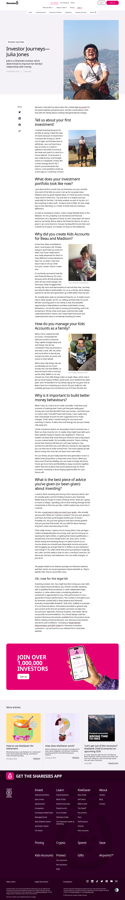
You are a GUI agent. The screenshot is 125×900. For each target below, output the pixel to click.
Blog (101, 799)
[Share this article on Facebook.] (20, 125)
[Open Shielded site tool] (117, 890)
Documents (82, 813)
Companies (39, 808)
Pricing (72, 7)
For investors (54, 3)
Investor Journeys (63, 804)
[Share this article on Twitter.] (20, 112)
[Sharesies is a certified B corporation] (9, 793)
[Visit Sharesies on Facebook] (106, 881)
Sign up (23, 676)
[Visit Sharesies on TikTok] (97, 881)
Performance (83, 821)
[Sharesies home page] (12, 3)
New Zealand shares (43, 821)
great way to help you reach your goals (59, 512)
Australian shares (42, 826)
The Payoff (82, 808)
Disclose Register (75, 892)
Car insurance (61, 860)
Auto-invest (39, 799)
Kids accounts (83, 830)
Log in (102, 3)
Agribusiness (40, 804)
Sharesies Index (62, 817)
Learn (79, 7)
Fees (79, 817)
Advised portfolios (42, 795)
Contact (102, 804)
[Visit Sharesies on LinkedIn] (92, 881)
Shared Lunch (61, 808)
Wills (58, 869)
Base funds (82, 795)
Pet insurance (61, 864)
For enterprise (64, 3)
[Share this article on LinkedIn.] (20, 118)
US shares (39, 830)
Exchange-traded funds (44, 813)
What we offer (47, 7)
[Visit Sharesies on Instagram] (87, 881)
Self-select (82, 799)
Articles (81, 826)
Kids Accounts (81, 107)
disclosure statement (41, 892)
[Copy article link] (20, 131)
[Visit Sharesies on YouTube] (111, 881)
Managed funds (41, 817)
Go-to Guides (61, 813)
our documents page (88, 892)
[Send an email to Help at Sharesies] (116, 881)
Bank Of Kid (61, 799)
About (73, 3)
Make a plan (82, 804)
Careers (102, 795)
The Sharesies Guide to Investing (65, 822)
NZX (34, 897)
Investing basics (62, 795)
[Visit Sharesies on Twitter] (101, 881)
